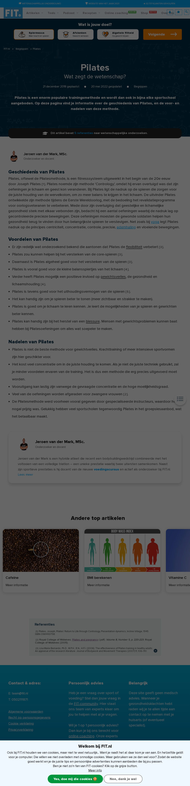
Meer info (95, 770)
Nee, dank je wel (123, 779)
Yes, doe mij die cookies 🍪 (75, 779)
